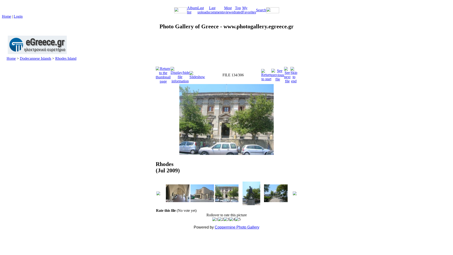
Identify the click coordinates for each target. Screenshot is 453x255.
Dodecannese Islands (35, 58)
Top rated (238, 10)
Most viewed (229, 10)
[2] (221, 219)
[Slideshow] (197, 74)
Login (18, 16)
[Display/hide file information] (180, 74)
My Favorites (249, 10)
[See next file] (287, 74)
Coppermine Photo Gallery (237, 227)
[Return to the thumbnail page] (163, 74)
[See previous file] (277, 74)
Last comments (216, 10)
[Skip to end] (293, 74)
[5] (238, 219)
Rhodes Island (65, 58)
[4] (232, 219)
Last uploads (203, 10)
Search (261, 10)
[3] (226, 219)
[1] (215, 219)
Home (6, 16)
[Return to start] (266, 74)
